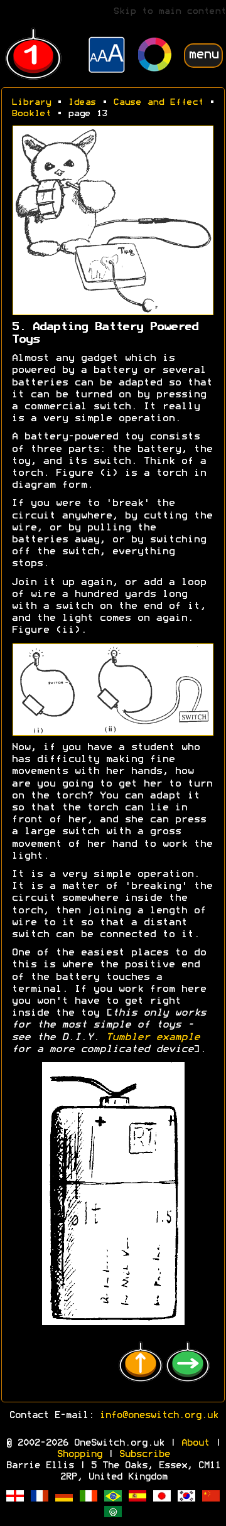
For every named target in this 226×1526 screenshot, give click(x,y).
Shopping (79, 1454)
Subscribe (144, 1454)
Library (31, 103)
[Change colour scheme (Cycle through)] (155, 56)
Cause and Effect (158, 103)
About (195, 1443)
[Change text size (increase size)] (106, 56)
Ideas (82, 103)
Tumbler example (152, 1037)
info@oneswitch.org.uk (158, 1415)
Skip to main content (169, 12)
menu (203, 55)
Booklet (31, 114)
